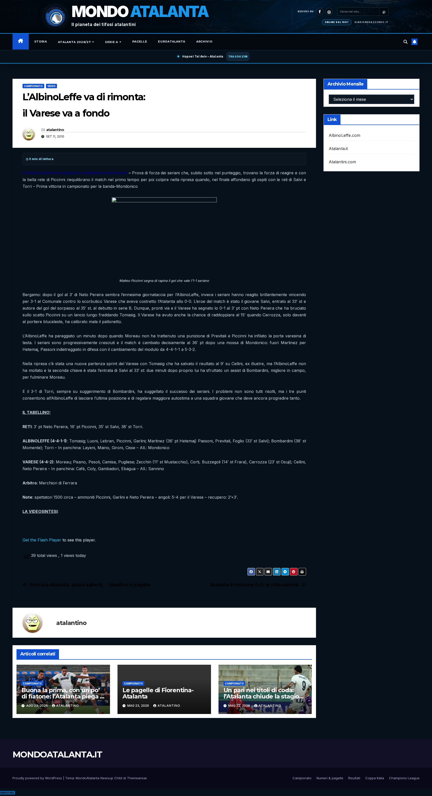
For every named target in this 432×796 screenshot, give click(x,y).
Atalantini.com (342, 161)
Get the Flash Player (41, 539)
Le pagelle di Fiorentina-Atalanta (158, 693)
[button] (406, 41)
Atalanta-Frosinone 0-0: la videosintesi (254, 585)
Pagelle (139, 41)
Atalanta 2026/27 (75, 42)
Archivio (204, 41)
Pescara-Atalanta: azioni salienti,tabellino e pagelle (90, 585)
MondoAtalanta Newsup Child (99, 778)
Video (52, 86)
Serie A (112, 42)
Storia (40, 41)
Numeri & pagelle (329, 778)
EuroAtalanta (171, 41)
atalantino (55, 130)
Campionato (33, 86)
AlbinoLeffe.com (344, 135)
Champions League (404, 778)
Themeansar (137, 778)
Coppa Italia (374, 778)
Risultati (354, 778)
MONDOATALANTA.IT (57, 754)
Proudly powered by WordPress (37, 778)
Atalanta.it (338, 148)
